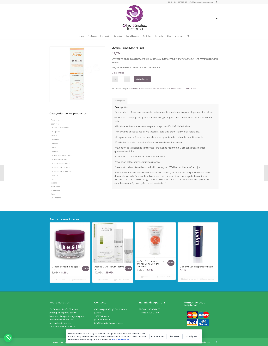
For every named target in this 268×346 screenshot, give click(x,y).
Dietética (54, 175)
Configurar (191, 336)
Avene (173, 88)
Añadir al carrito (142, 79)
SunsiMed (194, 88)
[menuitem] (81, 35)
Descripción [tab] (120, 100)
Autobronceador (60, 159)
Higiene (54, 179)
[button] (8, 338)
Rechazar (174, 336)
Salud (53, 194)
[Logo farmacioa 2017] (134, 18)
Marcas (54, 183)
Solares (160, 88)
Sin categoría (56, 198)
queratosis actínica (183, 88)
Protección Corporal (62, 167)
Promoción (55, 190)
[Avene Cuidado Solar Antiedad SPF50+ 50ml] (2, 173)
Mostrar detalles (79, 280)
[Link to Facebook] (216, 2)
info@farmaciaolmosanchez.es (108, 323)
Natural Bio (55, 186)
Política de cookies (120, 339)
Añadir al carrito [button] (189, 279)
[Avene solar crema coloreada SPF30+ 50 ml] (266, 173)
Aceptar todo (157, 336)
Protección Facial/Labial (63, 171)
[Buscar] (187, 35)
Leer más (61, 280)
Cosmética (134, 88)
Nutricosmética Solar (62, 163)
